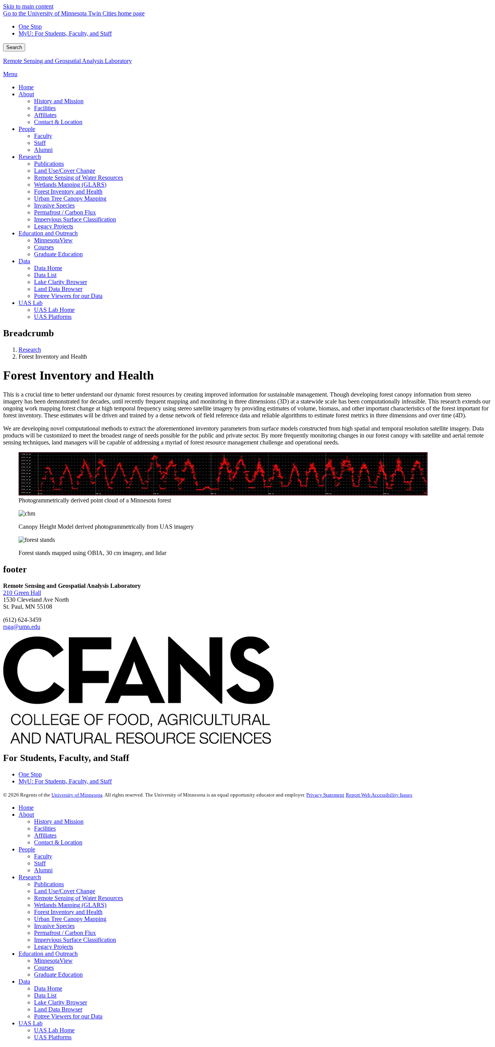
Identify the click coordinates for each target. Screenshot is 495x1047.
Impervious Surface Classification (75, 939)
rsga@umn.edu (21, 626)
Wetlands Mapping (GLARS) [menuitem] (70, 184)
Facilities (45, 828)
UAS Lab (31, 1023)
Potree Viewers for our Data (68, 1016)
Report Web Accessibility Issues (379, 795)
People (27, 849)
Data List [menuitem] (45, 275)
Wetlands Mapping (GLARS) (70, 905)
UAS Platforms (53, 1037)
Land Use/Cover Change (64, 891)
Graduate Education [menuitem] (58, 254)
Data (24, 981)
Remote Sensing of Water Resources (78, 898)
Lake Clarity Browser (60, 1002)
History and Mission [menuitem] (59, 101)
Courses (44, 967)
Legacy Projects (53, 946)
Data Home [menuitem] (48, 268)
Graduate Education (58, 974)
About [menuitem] (26, 94)
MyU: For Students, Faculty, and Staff (65, 33)
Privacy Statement (325, 795)
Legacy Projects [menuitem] (53, 226)
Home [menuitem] (26, 87)
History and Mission (59, 821)
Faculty (43, 856)
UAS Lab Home (54, 1030)
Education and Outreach (48, 953)
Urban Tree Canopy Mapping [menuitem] (70, 198)
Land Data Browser (58, 1009)
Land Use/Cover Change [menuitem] (64, 170)
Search (14, 47)
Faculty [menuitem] (43, 136)
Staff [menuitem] (40, 143)
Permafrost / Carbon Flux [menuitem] (65, 212)
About (26, 814)
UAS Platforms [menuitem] (53, 316)
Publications (49, 884)
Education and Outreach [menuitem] (48, 233)
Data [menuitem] (24, 261)
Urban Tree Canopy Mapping (70, 919)
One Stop (30, 26)
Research (30, 349)
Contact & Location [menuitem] (58, 122)
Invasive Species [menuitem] (54, 205)
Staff (40, 863)
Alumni (43, 870)
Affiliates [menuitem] (45, 115)
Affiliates (45, 835)
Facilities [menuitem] (45, 108)
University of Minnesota (76, 795)
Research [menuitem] (30, 156)
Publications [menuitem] (49, 163)
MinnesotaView (53, 960)
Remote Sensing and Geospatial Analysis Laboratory (67, 61)
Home (26, 807)
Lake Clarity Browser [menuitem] (60, 282)
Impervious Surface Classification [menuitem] (75, 219)
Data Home (48, 988)
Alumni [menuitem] (43, 149)
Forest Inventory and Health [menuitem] (68, 191)
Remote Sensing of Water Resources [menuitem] (78, 177)
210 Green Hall (22, 592)
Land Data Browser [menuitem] (58, 289)
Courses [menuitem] (44, 247)
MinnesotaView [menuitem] (53, 240)
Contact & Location (58, 842)
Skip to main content (28, 6)
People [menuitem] (27, 129)
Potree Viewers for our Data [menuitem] (68, 296)
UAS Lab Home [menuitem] (54, 309)
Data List (45, 995)
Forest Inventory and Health (68, 912)
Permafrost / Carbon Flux (65, 933)
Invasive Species (54, 926)
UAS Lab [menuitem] (31, 303)
